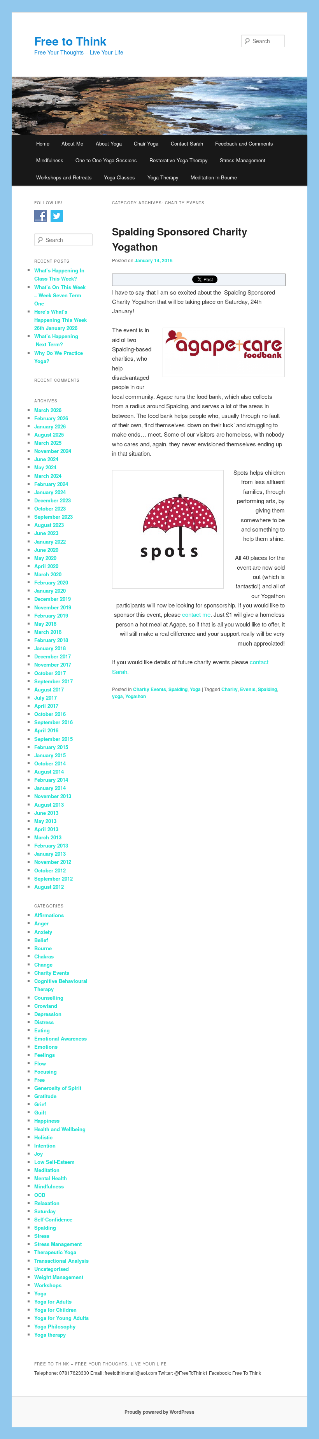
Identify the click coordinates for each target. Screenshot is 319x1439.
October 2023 (50, 508)
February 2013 (51, 845)
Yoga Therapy (163, 177)
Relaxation (47, 1203)
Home (42, 143)
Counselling (48, 997)
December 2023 (52, 500)
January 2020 (50, 590)
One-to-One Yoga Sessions (106, 160)
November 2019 (52, 607)
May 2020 (45, 558)
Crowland (45, 1005)
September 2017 (53, 681)
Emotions (46, 1046)
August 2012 (49, 886)
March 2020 (47, 574)
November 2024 (52, 451)
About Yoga (109, 143)
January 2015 (50, 755)
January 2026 (50, 426)
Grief (40, 1104)
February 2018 (51, 640)
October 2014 (50, 763)
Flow (40, 1063)
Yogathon (135, 696)
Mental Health (50, 1178)
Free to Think (70, 40)
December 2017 (52, 656)
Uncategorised (51, 1268)
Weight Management (58, 1277)
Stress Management (242, 160)
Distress (44, 1022)
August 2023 (49, 524)
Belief (41, 940)
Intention (45, 1145)
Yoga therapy (50, 1334)
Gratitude (45, 1096)
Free (39, 1079)
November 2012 (52, 861)
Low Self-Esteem (54, 1161)
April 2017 (46, 705)
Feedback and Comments (244, 143)
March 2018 (47, 631)
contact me (196, 614)
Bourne (43, 948)
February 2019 (51, 615)
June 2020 (46, 549)
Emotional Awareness (60, 1038)
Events (248, 689)
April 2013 (46, 829)
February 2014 (51, 779)
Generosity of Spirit (57, 1088)
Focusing (45, 1071)
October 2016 (50, 714)
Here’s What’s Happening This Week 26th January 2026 (60, 320)
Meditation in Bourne (214, 177)
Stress (41, 1235)
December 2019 (52, 598)
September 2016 (53, 722)
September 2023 (53, 516)
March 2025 (47, 442)
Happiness (47, 1120)
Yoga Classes (119, 177)
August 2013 (49, 804)
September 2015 (53, 738)
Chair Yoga (146, 143)
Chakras (44, 956)
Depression (47, 1014)
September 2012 (53, 878)
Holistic (43, 1137)
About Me (72, 143)
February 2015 (51, 747)
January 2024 (50, 492)
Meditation (47, 1170)
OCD (39, 1195)
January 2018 (50, 648)
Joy (38, 1153)
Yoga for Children (55, 1309)
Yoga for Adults (53, 1301)
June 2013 (46, 812)
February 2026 (51, 418)
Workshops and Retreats (64, 177)
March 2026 (47, 410)
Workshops (47, 1285)
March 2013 (47, 837)
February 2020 (51, 582)
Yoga (195, 689)
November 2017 (52, 664)
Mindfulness (49, 160)
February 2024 (51, 484)
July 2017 (45, 697)
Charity (229, 689)
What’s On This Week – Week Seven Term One (60, 295)
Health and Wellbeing (60, 1129)
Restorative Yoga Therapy (178, 160)
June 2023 (46, 533)
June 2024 (46, 459)
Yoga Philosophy (54, 1326)
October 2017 (50, 673)
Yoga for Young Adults (61, 1317)
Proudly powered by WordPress (159, 1411)
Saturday (45, 1211)
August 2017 (49, 689)
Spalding (178, 689)
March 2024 (47, 475)
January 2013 (50, 853)
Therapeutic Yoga (55, 1252)
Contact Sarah (187, 143)
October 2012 (50, 870)
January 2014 (50, 787)
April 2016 (46, 730)
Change (43, 964)
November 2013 (52, 796)
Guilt (40, 1112)
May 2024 (45, 467)
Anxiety (43, 931)
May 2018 (45, 623)
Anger (41, 923)
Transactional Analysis (61, 1260)
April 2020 (46, 566)
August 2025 (49, 434)
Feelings (44, 1054)
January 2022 (50, 541)
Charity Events (149, 689)
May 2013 (45, 821)
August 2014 (49, 771)
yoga (117, 696)
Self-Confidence (53, 1219)
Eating (42, 1030)
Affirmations (49, 915)
